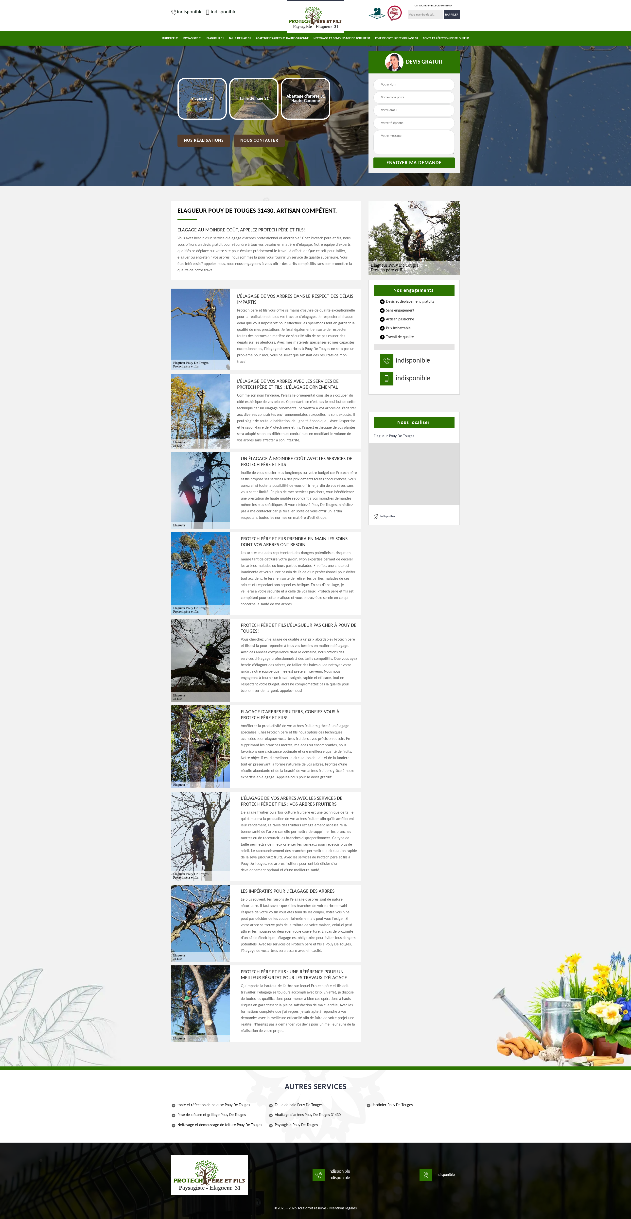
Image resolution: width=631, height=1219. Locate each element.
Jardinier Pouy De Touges (392, 1105)
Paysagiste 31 (192, 38)
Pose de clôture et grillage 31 (396, 38)
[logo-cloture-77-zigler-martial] (209, 1175)
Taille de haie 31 (240, 38)
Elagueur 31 (215, 38)
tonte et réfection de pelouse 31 (446, 38)
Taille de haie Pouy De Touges (298, 1105)
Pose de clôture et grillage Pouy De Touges (211, 1115)
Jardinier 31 (170, 38)
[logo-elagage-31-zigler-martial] (315, 16)
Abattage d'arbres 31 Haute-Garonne (282, 38)
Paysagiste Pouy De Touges (296, 1125)
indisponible (190, 12)
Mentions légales (343, 1208)
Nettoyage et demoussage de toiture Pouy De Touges (219, 1125)
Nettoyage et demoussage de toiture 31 (342, 38)
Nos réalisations (204, 140)
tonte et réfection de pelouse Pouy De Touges (213, 1105)
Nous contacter (259, 140)
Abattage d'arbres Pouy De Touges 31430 (308, 1115)
